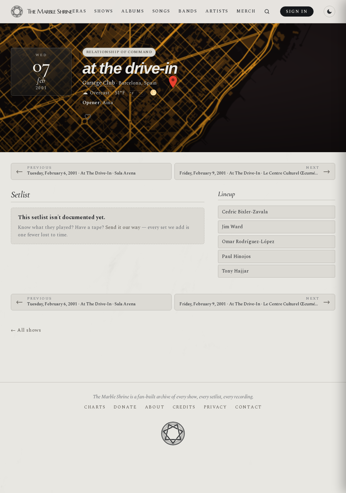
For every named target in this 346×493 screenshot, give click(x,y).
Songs (161, 11)
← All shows (26, 330)
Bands (187, 11)
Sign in (296, 11)
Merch (246, 11)
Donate (125, 407)
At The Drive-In (129, 68)
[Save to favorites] (87, 117)
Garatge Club (98, 83)
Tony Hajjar (235, 271)
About (155, 407)
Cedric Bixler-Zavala (245, 212)
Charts (94, 407)
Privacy (215, 407)
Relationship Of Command (119, 52)
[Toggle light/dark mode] (329, 11)
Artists (216, 11)
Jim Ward (232, 227)
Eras (79, 11)
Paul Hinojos (236, 256)
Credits (184, 407)
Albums (132, 11)
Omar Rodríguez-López (248, 241)
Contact (248, 407)
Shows (103, 11)
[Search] (267, 11)
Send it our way (122, 227)
